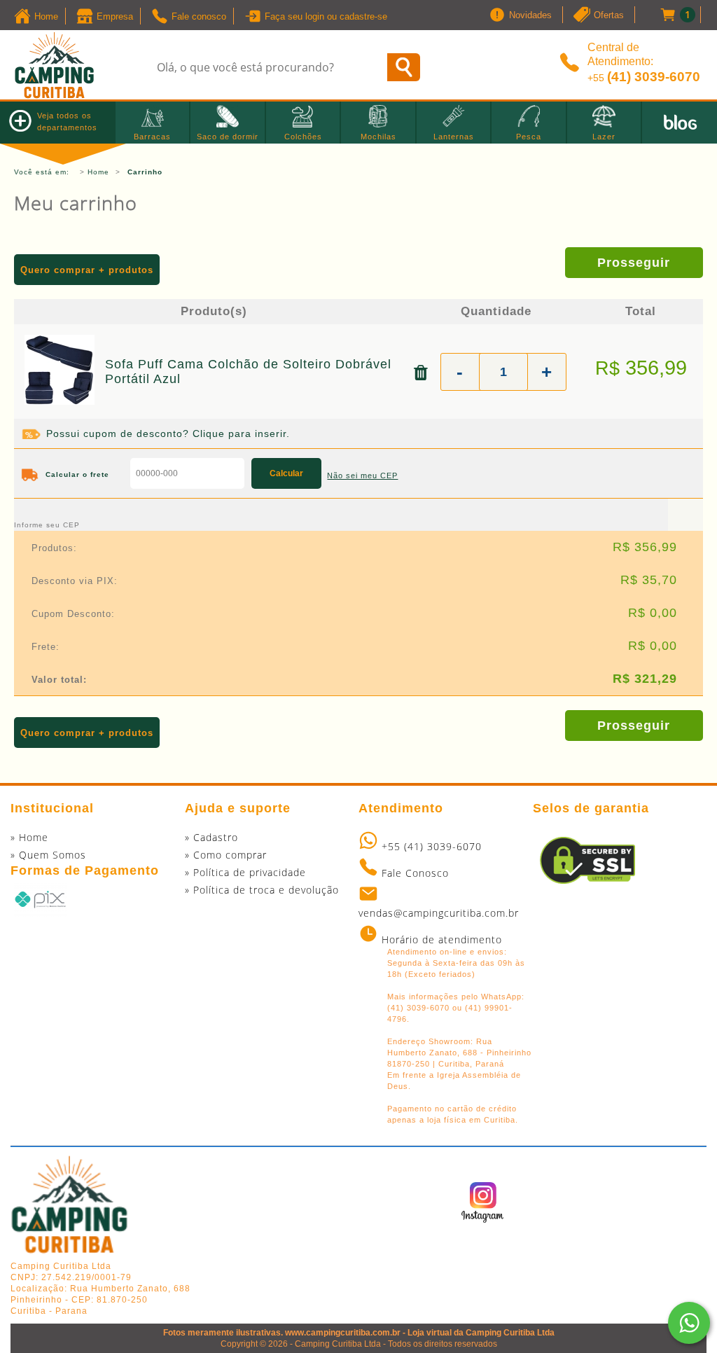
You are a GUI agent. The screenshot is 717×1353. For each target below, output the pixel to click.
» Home (29, 837)
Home (98, 172)
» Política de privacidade (245, 872)
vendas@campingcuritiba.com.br (438, 913)
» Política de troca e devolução (262, 889)
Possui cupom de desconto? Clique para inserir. (168, 433)
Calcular (286, 473)
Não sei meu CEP (362, 475)
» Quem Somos (48, 854)
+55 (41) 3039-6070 (432, 846)
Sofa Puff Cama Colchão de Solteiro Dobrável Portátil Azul (248, 371)
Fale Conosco (415, 873)
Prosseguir (633, 263)
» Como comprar (226, 854)
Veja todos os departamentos (67, 121)
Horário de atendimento (442, 939)
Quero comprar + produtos (86, 270)
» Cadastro (211, 837)
